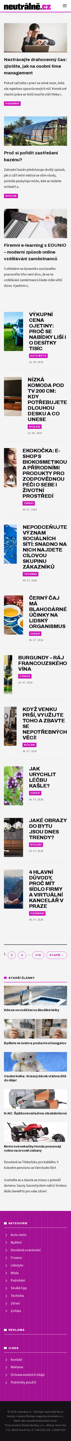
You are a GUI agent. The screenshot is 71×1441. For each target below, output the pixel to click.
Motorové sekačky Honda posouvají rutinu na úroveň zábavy (32, 1148)
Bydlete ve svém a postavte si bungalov (35, 1043)
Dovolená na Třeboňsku (20, 1162)
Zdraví (29, 503)
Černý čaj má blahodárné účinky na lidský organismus (48, 612)
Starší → (57, 955)
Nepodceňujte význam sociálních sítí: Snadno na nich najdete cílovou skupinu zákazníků (45, 547)
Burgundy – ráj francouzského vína (42, 663)
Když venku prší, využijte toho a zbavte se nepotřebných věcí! (44, 724)
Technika (30, 574)
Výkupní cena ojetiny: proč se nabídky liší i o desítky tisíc (47, 331)
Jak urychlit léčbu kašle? (42, 777)
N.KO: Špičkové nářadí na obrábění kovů (35, 1113)
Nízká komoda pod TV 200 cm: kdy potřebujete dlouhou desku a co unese (47, 399)
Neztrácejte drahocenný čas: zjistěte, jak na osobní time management (35, 66)
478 (38, 955)
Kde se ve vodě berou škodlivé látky (31, 1010)
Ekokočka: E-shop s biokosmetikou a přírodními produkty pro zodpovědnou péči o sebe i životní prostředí (44, 473)
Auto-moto (38, 356)
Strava (25, 676)
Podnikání (12, 103)
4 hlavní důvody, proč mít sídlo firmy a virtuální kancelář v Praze (46, 889)
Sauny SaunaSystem (31, 1186)
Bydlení (11, 196)
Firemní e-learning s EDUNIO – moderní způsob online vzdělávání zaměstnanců (35, 252)
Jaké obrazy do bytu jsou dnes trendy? (48, 829)
